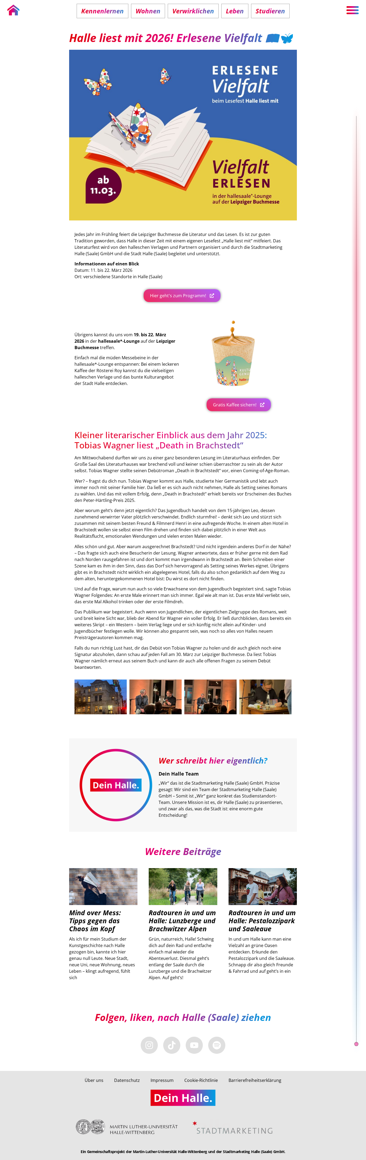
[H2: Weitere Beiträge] (356, 1044)
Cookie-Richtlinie (201, 1080)
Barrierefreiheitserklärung (255, 1080)
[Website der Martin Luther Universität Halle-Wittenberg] (129, 1127)
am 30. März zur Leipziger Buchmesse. (206, 654)
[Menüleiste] (352, 10)
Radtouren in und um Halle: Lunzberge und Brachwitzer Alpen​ (182, 920)
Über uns (94, 1080)
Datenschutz (127, 1080)
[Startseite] (13, 10)
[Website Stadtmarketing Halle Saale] (233, 1127)
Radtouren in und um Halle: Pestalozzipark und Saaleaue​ (262, 920)
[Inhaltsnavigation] (356, 580)
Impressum (162, 1080)
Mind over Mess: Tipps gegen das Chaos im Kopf (95, 920)
